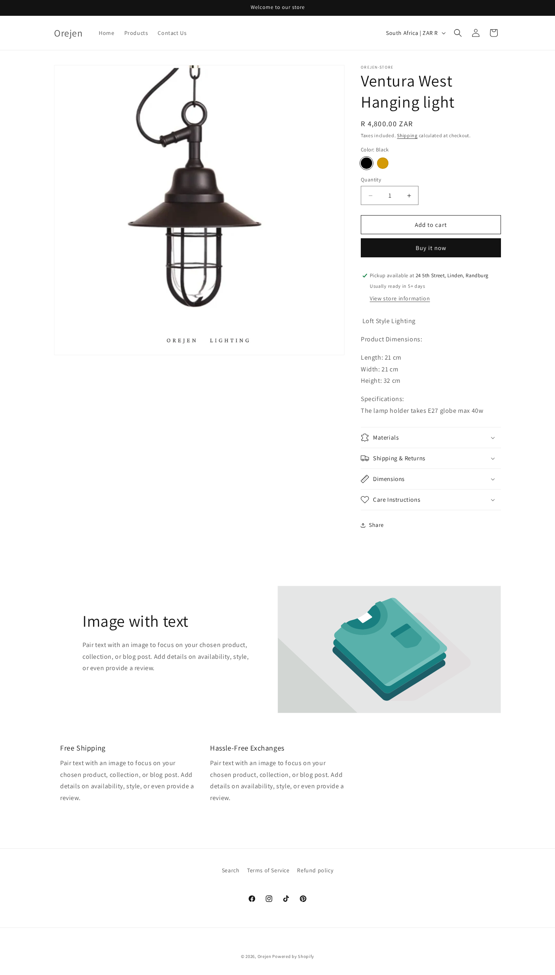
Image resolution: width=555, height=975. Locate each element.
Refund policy (315, 870)
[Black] (366, 163)
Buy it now (431, 248)
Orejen (264, 956)
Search (231, 870)
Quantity (371, 179)
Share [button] (376, 524)
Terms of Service (268, 870)
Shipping (407, 135)
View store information (400, 298)
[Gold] (382, 163)
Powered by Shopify (293, 956)
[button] (458, 33)
